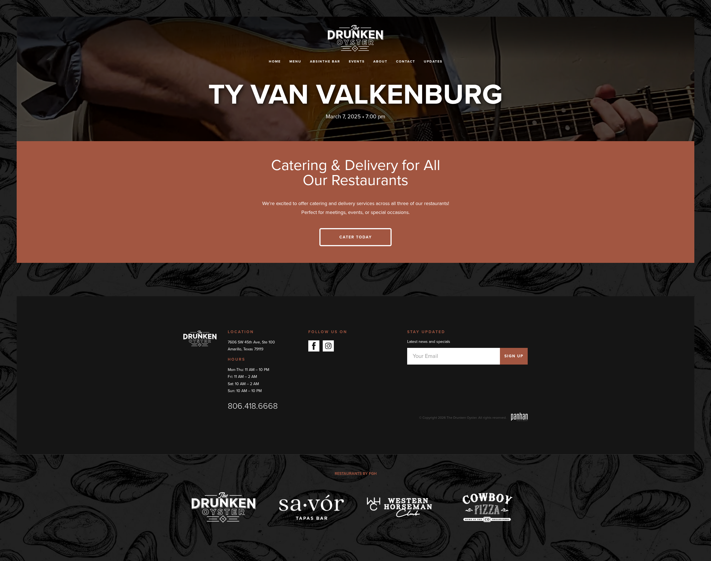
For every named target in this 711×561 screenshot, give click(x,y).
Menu (295, 61)
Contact (405, 61)
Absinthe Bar (325, 61)
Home (275, 61)
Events (357, 61)
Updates (433, 61)
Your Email (425, 356)
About (380, 61)
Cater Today (355, 237)
